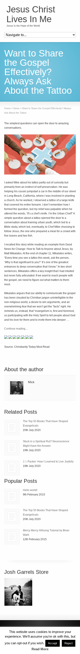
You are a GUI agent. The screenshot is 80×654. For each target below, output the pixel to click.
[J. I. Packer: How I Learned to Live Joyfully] (12, 467)
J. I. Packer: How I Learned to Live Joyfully (48, 461)
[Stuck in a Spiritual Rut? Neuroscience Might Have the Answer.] (12, 447)
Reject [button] (68, 643)
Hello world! (30, 490)
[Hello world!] (12, 496)
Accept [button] (52, 643)
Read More (40, 649)
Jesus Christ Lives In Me (30, 14)
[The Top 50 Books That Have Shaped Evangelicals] (12, 427)
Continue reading (14, 328)
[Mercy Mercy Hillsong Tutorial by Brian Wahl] (12, 536)
